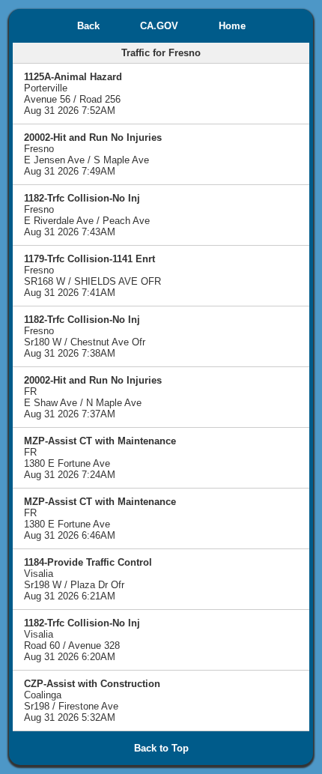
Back (88, 25)
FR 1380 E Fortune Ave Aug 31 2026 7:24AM (100, 457)
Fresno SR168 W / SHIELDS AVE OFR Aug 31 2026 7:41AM (92, 275)
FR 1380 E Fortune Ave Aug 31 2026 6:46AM (100, 518)
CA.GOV (159, 25)
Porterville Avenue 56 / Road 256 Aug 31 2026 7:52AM (73, 93)
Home (232, 25)
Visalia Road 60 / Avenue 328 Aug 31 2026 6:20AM (82, 639)
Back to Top (161, 748)
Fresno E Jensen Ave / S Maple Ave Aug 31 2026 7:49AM (93, 154)
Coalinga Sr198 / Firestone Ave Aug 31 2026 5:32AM (92, 700)
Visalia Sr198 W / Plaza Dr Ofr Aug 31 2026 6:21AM (88, 579)
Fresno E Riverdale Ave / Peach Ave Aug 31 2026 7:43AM (87, 215)
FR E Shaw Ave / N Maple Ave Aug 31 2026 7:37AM (93, 397)
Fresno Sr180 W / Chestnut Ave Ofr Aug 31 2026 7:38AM (84, 336)
